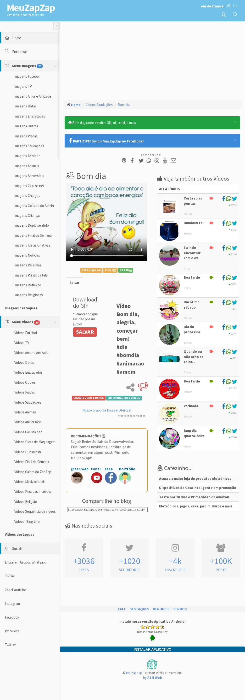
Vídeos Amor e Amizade (31, 352)
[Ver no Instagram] (158, 161)
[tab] (74, 282)
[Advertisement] (152, 60)
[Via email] (173, 161)
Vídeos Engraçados (28, 372)
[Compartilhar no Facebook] (133, 161)
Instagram (12, 603)
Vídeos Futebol (25, 332)
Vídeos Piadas (24, 392)
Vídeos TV (21, 342)
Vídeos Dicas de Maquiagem (35, 442)
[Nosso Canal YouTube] (165, 161)
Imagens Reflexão (27, 285)
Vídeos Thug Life (27, 521)
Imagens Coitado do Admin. (34, 205)
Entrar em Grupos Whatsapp (26, 562)
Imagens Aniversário (29, 175)
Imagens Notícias (27, 255)
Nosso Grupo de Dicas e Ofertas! (106, 410)
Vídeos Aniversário (28, 422)
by (152, 677)
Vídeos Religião (25, 501)
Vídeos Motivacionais (29, 481)
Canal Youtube (15, 590)
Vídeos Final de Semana (31, 461)
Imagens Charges (27, 195)
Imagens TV (23, 86)
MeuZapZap (134, 673)
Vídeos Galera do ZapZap (32, 472)
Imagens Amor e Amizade (32, 96)
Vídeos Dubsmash (27, 452)
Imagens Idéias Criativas (32, 245)
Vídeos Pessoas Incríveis (32, 491)
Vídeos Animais (25, 412)
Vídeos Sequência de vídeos (35, 511)
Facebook (12, 617)
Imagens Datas (25, 106)
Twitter (10, 644)
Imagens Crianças (27, 215)
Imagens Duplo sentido (31, 225)
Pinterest (12, 631)
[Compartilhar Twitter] (142, 161)
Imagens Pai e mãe (28, 265)
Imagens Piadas (26, 136)
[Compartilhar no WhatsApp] (149, 161)
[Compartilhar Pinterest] (124, 161)
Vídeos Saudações (27, 402)
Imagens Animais (26, 166)
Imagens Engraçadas (29, 116)
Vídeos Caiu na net (28, 432)
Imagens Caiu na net (29, 185)
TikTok (10, 576)
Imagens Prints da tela (31, 275)
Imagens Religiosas (28, 295)
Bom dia (124, 104)
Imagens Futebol (26, 76)
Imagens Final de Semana (33, 235)
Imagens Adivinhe (27, 155)
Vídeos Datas (24, 362)
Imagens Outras (26, 126)
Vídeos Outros (25, 382)
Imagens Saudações (29, 146)
